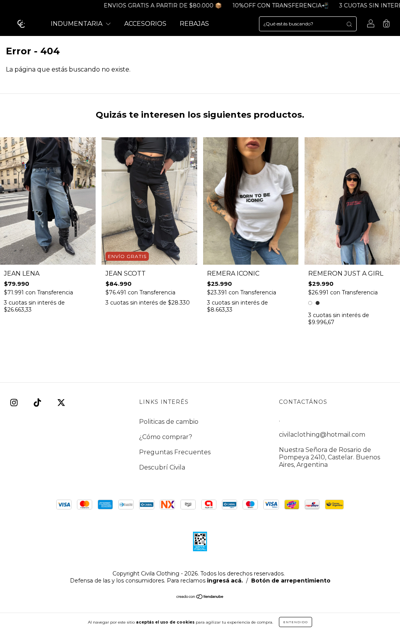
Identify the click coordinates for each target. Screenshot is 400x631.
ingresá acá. (225, 580)
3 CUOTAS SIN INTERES (358, 5)
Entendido (295, 622)
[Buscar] (349, 24)
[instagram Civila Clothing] (14, 403)
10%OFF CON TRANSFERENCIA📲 (266, 5)
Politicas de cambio (168, 421)
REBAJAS (194, 23)
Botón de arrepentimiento (290, 580)
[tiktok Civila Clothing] (38, 403)
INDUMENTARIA (77, 23)
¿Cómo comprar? (165, 437)
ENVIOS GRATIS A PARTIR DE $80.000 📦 (148, 5)
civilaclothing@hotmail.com (322, 434)
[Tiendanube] (200, 597)
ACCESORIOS (145, 23)
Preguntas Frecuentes (175, 452)
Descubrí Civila (162, 467)
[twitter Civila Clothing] (61, 403)
